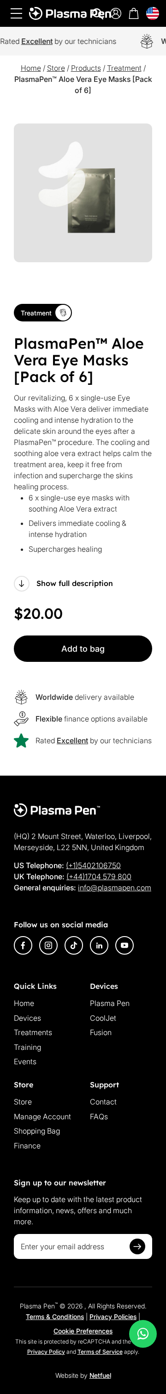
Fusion (101, 1032)
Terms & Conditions (55, 1316)
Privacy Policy (46, 1351)
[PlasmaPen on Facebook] (23, 945)
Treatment (124, 68)
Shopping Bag (37, 1130)
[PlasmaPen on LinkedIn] (99, 945)
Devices (27, 1018)
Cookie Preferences (83, 1331)
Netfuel (100, 1375)
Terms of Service (100, 1351)
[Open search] (97, 13)
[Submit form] (137, 1246)
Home (31, 68)
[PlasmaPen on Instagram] (48, 945)
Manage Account (42, 1116)
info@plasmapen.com (114, 887)
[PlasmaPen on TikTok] (74, 945)
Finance (27, 1145)
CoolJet (103, 1018)
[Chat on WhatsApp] (143, 1334)
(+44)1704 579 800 (98, 876)
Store (56, 68)
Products (86, 68)
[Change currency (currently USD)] (152, 13)
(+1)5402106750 (93, 865)
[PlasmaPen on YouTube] (124, 945)
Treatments (33, 1032)
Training (27, 1047)
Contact (103, 1101)
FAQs (99, 1116)
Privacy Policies (112, 1316)
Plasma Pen (110, 1003)
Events (25, 1061)
